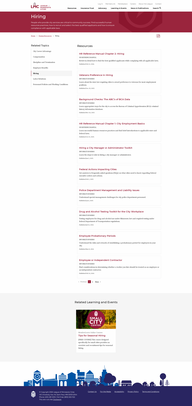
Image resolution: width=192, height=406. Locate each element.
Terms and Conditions (150, 392)
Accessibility (119, 392)
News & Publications (140, 8)
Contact (158, 4)
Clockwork (57, 400)
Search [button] (156, 8)
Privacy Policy (133, 392)
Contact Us (92, 392)
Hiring (36, 73)
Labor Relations (39, 79)
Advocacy (102, 8)
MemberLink (110, 4)
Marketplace (122, 4)
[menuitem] (72, 9)
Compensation (39, 57)
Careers (133, 4)
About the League (146, 4)
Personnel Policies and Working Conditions (50, 84)
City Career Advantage (42, 51)
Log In (100, 4)
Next (98, 282)
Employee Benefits (40, 68)
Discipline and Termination (44, 62)
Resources (72, 8)
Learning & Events (119, 8)
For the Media (105, 392)
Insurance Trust (87, 8)
